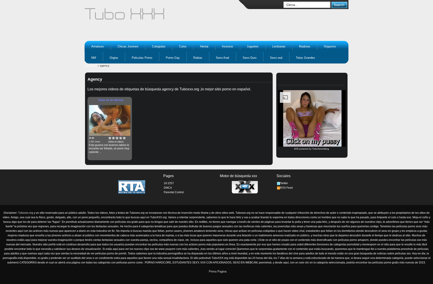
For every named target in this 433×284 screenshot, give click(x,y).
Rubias (197, 57)
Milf (93, 57)
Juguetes (253, 46)
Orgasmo (330, 46)
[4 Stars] (120, 138)
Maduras (304, 46)
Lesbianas (279, 46)
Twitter (284, 183)
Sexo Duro (249, 57)
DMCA (168, 187)
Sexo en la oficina (110, 100)
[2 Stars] (113, 138)
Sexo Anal (222, 57)
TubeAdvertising (320, 149)
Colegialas (159, 46)
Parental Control (174, 192)
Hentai (204, 46)
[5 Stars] (124, 138)
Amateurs (97, 46)
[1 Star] (110, 138)
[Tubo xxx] (164, 15)
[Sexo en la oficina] (110, 120)
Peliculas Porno (142, 57)
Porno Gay (173, 57)
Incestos (227, 46)
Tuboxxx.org (25, 212)
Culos (183, 46)
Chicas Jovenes (127, 46)
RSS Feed (286, 187)
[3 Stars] (117, 138)
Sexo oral (276, 57)
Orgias (114, 57)
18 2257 (169, 183)
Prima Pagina (217, 271)
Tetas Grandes (305, 57)
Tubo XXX (91, 65)
